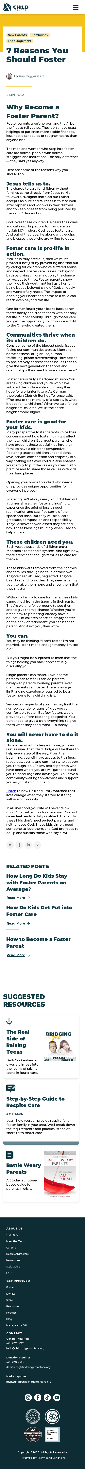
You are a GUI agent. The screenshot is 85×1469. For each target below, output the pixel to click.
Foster (10, 1287)
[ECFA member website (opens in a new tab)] (52, 1416)
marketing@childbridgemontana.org (28, 1381)
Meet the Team (15, 1241)
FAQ (9, 1272)
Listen (11, 791)
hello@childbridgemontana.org (25, 1348)
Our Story (12, 1234)
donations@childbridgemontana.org (28, 1367)
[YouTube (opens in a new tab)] (56, 1397)
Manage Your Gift (16, 1325)
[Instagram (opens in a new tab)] (28, 1397)
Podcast (11, 1312)
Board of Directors (17, 1253)
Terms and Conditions (52, 1457)
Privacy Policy (28, 1457)
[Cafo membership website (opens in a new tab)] (33, 1416)
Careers (11, 1247)
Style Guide (13, 1266)
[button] (76, 7)
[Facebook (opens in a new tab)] (37, 1397)
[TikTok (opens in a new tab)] (47, 1397)
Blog (9, 1319)
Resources (12, 1306)
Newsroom (13, 1260)
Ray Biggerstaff (31, 76)
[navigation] (15, 7)
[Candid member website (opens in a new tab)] (52, 1434)
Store (9, 1300)
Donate (10, 1293)
